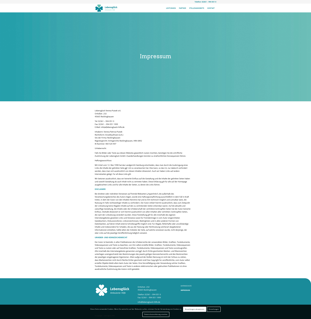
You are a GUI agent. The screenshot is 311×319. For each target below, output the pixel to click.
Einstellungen (214, 309)
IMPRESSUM (185, 290)
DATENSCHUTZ (186, 286)
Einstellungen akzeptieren (194, 309)
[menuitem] (170, 8)
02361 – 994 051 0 (209, 2)
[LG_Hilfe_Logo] (106, 8)
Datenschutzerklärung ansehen (156, 314)
